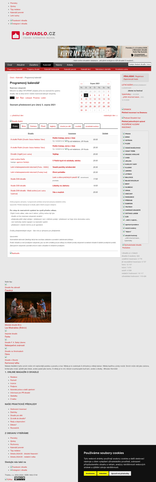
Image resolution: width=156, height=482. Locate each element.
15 (108, 99)
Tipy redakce (15, 9)
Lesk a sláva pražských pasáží (65, 177)
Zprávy (13, 6)
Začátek (105, 133)
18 (90, 102)
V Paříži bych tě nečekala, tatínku (67, 160)
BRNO (127, 137)
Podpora (13, 386)
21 (104, 102)
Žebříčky (13, 412)
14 (104, 99)
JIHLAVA (128, 161)
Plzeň (43, 126)
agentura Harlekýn (23, 162)
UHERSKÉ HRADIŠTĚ (133, 210)
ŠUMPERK (129, 203)
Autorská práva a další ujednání (22, 389)
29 (95, 91)
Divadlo (31, 133)
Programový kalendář (14, 69)
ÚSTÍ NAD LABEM (131, 213)
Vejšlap (56, 154)
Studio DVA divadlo (18, 179)
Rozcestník (14, 428)
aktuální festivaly (131, 235)
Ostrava (33, 126)
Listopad (28, 98)
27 (86, 91)
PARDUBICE (129, 197)
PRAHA (128, 134)
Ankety (70, 64)
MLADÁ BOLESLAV (132, 180)
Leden (43, 98)
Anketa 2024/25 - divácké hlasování (24, 453)
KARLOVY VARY (131, 164)
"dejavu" (128, 231)
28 (90, 91)
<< (81, 83)
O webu (13, 399)
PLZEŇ (127, 143)
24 (86, 106)
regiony (53, 126)
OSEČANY (129, 194)
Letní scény (14, 15)
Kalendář (47, 64)
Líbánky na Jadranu (61, 185)
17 (86, 102)
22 (108, 102)
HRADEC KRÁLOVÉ (132, 154)
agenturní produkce (132, 224)
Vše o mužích (58, 192)
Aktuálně (20, 64)
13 (99, 99)
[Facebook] (18, 20)
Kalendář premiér (17, 12)
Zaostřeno (33, 64)
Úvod (9, 64)
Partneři (13, 380)
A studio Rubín (28, 139)
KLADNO (128, 167)
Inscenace (72, 133)
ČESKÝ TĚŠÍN (130, 151)
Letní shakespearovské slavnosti (30, 167)
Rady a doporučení (17, 421)
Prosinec (36, 98)
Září (17, 98)
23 (82, 106)
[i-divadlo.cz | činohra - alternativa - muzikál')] (33, 35)
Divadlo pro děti (16, 415)
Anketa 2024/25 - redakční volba (22, 457)
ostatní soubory (130, 228)
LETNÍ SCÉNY (127, 85)
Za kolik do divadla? (18, 418)
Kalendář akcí (86, 69)
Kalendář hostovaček (51, 69)
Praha (15, 126)
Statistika (13, 396)
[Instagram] (18, 23)
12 (95, 99)
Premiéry (13, 3)
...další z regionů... (131, 220)
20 (99, 102)
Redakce (13, 377)
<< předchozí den (16, 115)
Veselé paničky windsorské (64, 167)
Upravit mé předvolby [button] (120, 473)
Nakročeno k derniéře (103, 69)
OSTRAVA (128, 140)
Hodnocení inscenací (18, 409)
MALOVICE (129, 177)
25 (90, 106)
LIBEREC (128, 171)
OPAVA (127, 190)
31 (104, 91)
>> (108, 83)
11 (90, 99)
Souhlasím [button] (90, 473)
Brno (24, 126)
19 (95, 102)
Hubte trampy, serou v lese (64, 137)
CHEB (127, 158)
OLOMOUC (129, 187)
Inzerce (13, 383)
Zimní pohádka (59, 172)
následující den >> (111, 115)
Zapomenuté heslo (131, 79)
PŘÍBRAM (128, 200)
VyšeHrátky (126, 94)
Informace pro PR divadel (20, 392)
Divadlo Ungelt (21, 154)
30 (99, 91)
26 (82, 91)
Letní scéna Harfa (18, 159)
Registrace (139, 76)
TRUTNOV (128, 207)
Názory (59, 64)
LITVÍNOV (128, 174)
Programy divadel (33, 69)
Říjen (22, 98)
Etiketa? (13, 424)
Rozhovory (14, 444)
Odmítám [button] (103, 473)
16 (82, 102)
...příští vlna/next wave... (131, 97)
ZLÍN (126, 217)
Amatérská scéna (121, 69)
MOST (127, 184)
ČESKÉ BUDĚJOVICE (132, 148)
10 (86, 99)
